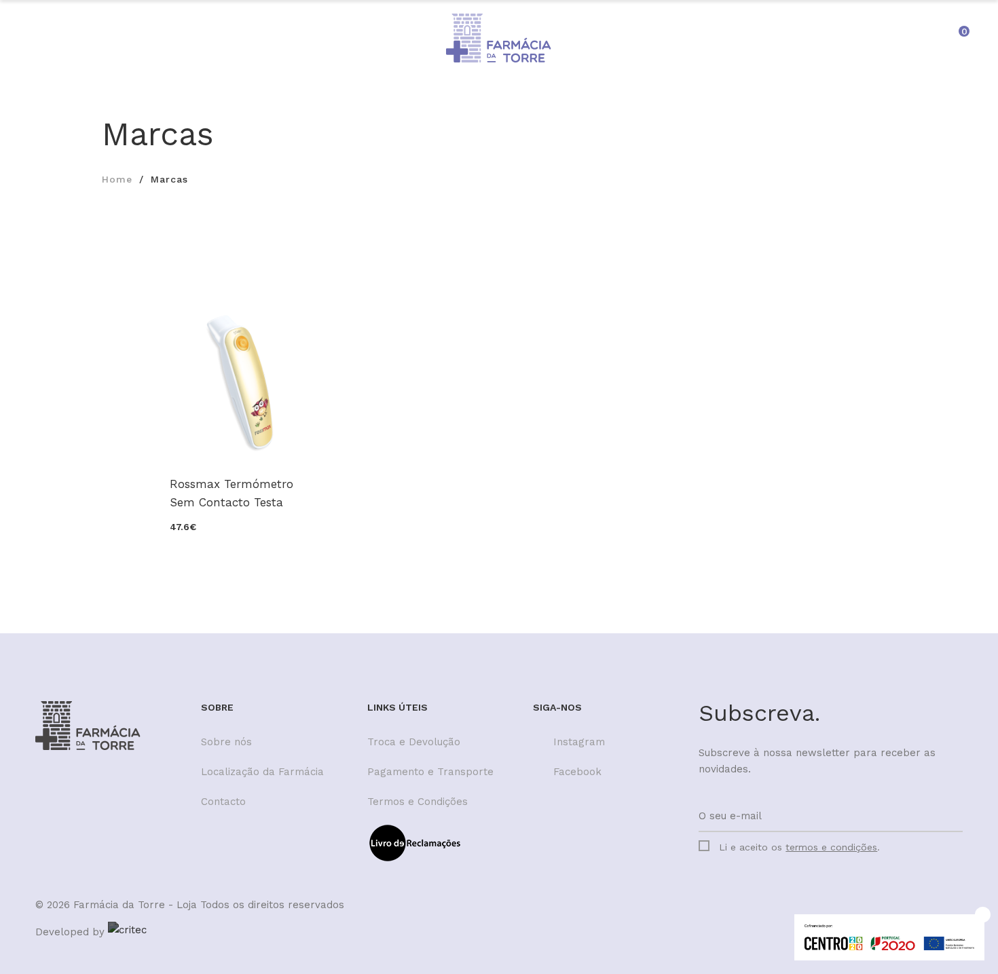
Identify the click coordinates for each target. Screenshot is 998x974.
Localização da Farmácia (262, 772)
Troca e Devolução (413, 742)
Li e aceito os (799, 847)
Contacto (223, 801)
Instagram (579, 742)
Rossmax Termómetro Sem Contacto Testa (231, 493)
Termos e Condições (417, 801)
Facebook (577, 772)
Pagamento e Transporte (430, 772)
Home (117, 179)
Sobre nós (226, 742)
